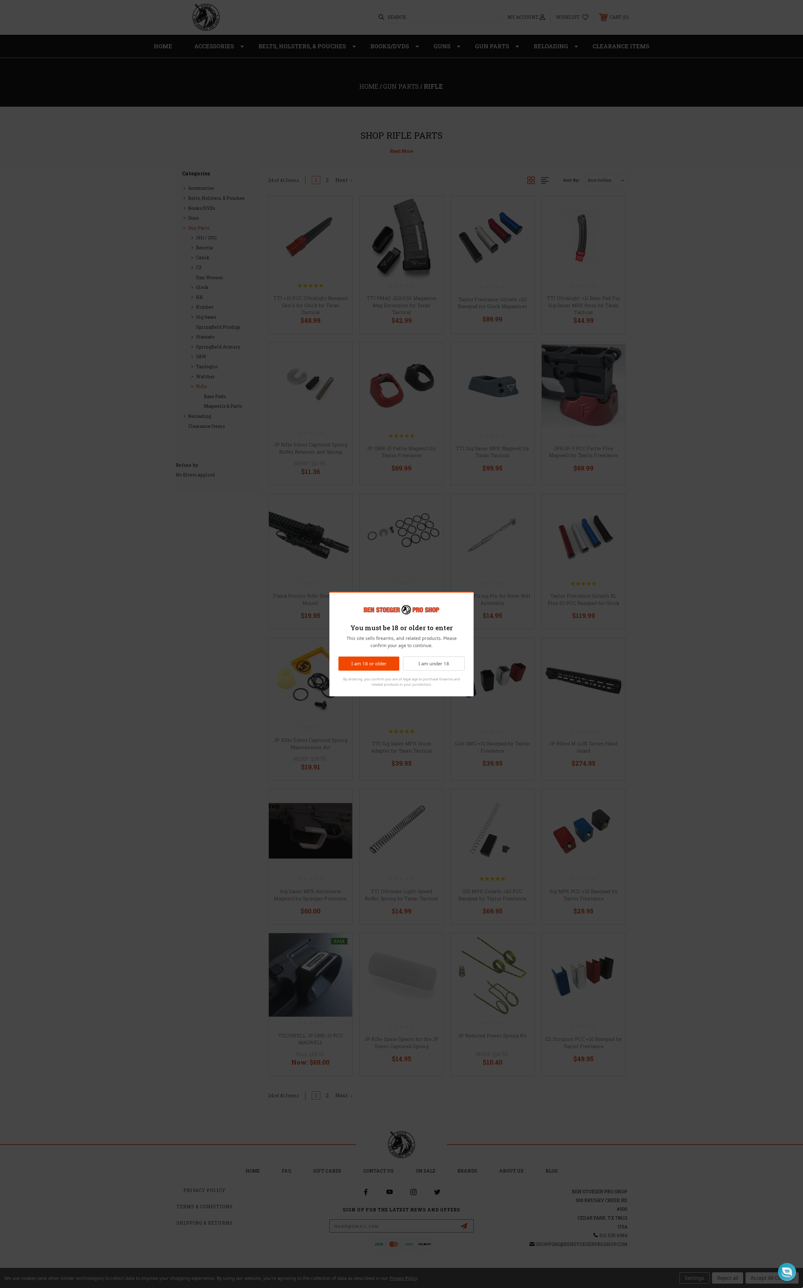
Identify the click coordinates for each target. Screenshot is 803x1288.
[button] (787, 1272)
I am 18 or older (368, 663)
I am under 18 (433, 663)
